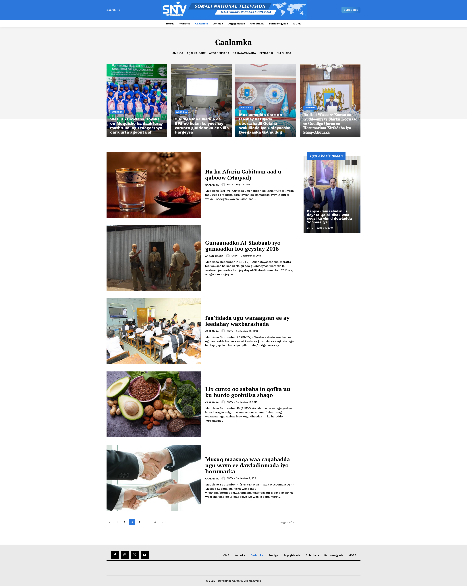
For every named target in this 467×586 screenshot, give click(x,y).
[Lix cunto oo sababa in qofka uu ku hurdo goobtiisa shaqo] (154, 404)
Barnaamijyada (244, 53)
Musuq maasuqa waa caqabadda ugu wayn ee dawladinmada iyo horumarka (247, 465)
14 (154, 522)
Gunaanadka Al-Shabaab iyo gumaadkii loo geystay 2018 (243, 245)
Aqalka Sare (196, 53)
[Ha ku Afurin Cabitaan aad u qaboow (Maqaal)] (154, 185)
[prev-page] (110, 522)
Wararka (117, 112)
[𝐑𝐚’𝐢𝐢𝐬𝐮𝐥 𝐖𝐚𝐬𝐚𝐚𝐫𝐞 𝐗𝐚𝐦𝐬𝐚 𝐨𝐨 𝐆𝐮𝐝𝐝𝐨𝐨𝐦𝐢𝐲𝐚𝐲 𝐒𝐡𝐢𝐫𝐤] (330, 100)
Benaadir (266, 53)
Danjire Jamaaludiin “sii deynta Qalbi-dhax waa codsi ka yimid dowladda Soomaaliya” (329, 216)
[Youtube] (145, 555)
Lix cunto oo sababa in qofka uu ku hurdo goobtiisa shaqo (247, 392)
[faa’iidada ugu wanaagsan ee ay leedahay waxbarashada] (154, 331)
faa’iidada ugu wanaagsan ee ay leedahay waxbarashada (247, 320)
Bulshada (284, 53)
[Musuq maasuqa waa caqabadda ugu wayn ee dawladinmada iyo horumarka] (154, 477)
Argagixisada (219, 53)
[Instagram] (125, 555)
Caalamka (212, 185)
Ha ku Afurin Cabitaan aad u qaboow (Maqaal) (243, 174)
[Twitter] (135, 555)
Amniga (177, 53)
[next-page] (162, 522)
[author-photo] (223, 184)
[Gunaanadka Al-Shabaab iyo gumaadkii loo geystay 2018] (154, 258)
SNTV (230, 184)
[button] (114, 10)
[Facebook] (115, 555)
